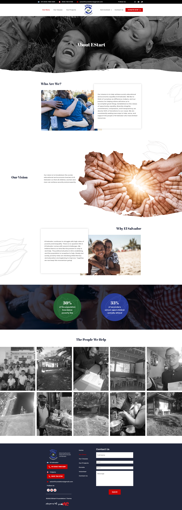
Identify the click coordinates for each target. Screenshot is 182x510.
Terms (69, 498)
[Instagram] (135, 2)
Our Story (46, 10)
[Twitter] (142, 2)
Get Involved (105, 10)
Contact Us (119, 10)
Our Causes (57, 10)
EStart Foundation (58, 498)
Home (81, 450)
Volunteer (82, 471)
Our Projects (71, 10)
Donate (82, 467)
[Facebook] (138, 2)
